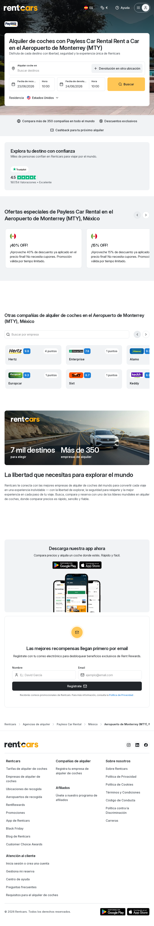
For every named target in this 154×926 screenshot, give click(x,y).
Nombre (17, 667)
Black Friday (14, 828)
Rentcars (10, 724)
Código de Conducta (120, 800)
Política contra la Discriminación (117, 810)
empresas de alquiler (76, 457)
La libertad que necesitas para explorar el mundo (69, 474)
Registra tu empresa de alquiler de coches (72, 771)
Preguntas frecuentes (21, 887)
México (93, 724)
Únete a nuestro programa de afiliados (76, 797)
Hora (44, 81)
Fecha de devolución (76, 81)
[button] (23, 169)
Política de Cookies (119, 784)
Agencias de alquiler (36, 724)
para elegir (18, 457)
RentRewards (15, 805)
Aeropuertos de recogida (24, 797)
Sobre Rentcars (117, 769)
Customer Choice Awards (24, 844)
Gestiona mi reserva (20, 871)
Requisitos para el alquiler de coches (32, 895)
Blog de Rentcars (18, 836)
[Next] (145, 215)
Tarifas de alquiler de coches (26, 769)
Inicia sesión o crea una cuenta (27, 863)
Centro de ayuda (18, 879)
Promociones (15, 813)
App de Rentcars (18, 820)
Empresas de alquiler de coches (23, 779)
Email (81, 667)
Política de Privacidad (121, 695)
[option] (27, 761)
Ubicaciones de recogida (24, 789)
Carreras (112, 820)
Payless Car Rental (69, 724)
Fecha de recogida (27, 81)
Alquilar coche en (27, 65)
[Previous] (137, 215)
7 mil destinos (33, 450)
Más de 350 (80, 450)
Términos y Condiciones (123, 792)
